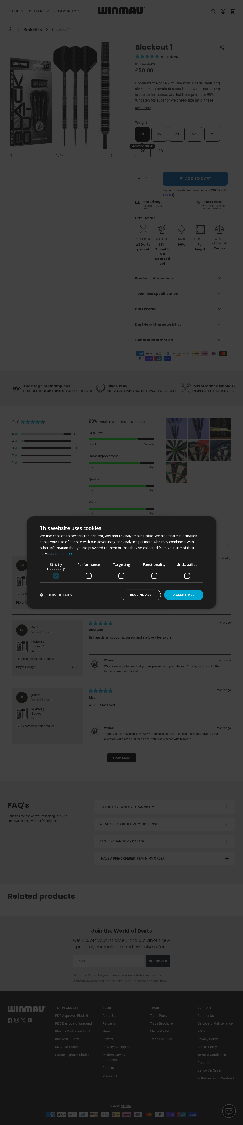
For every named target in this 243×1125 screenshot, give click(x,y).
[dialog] (121, 562)
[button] (56, 595)
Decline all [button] (141, 594)
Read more (64, 553)
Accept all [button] (183, 594)
